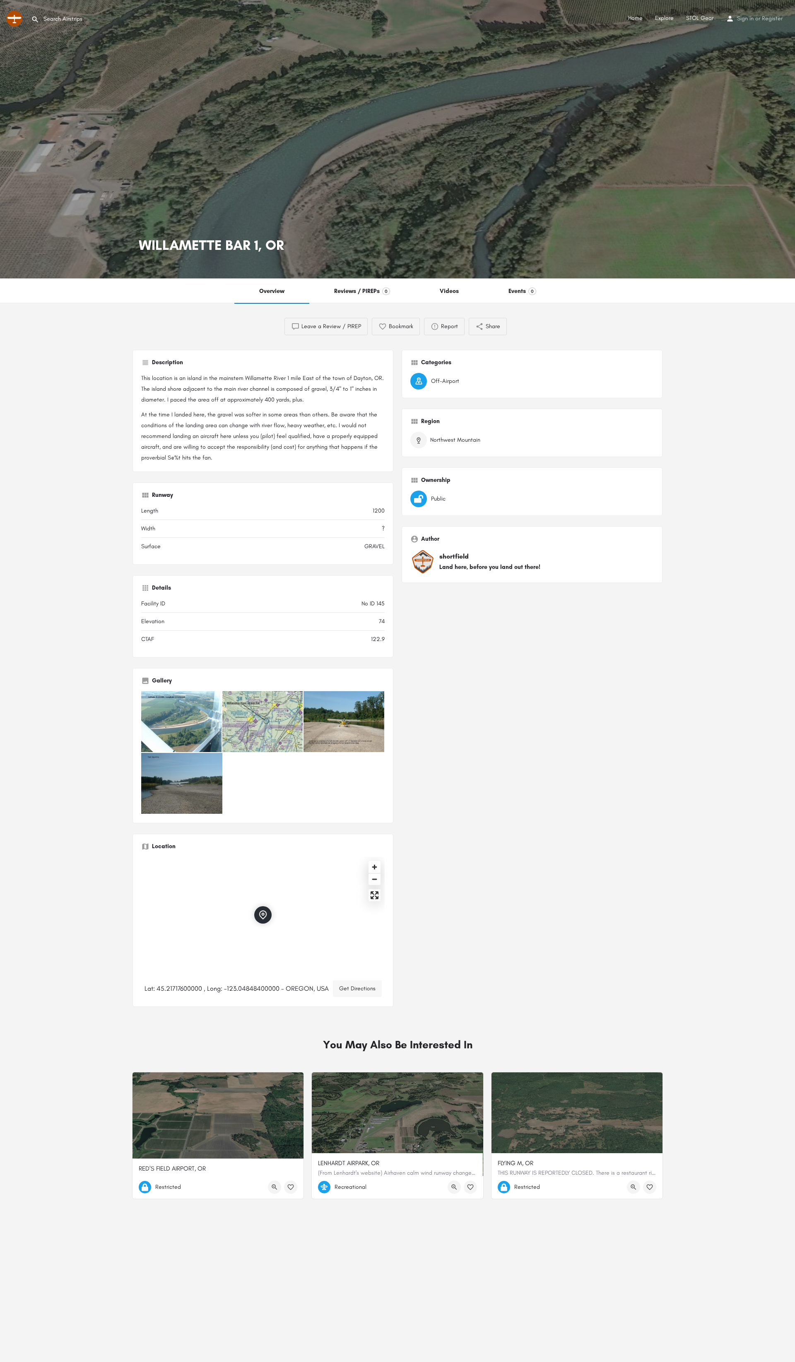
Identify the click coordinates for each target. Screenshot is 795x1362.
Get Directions (357, 988)
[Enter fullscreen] (375, 895)
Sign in (745, 18)
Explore (664, 18)
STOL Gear (699, 18)
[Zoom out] (375, 879)
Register (772, 18)
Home (635, 18)
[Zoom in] (375, 867)
